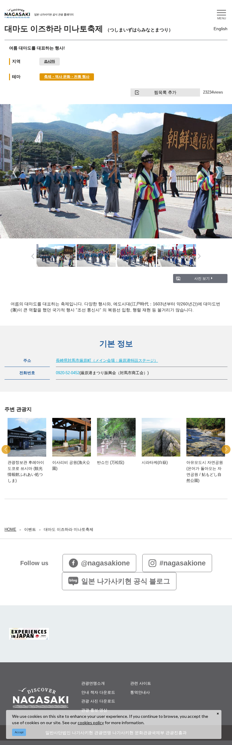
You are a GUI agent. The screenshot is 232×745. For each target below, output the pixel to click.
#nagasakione (183, 563)
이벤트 (30, 529)
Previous (14, 171)
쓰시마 (49, 61)
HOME (10, 529)
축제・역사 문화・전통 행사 (66, 76)
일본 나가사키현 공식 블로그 (125, 581)
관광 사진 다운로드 (98, 701)
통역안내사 (140, 692)
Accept (19, 732)
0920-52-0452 (67, 373)
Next (217, 171)
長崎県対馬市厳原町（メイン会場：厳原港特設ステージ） (107, 360)
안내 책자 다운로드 (98, 692)
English (220, 28)
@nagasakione (105, 563)
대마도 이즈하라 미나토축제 (68, 529)
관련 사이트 (140, 683)
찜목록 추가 (165, 92)
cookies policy (91, 722)
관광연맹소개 (93, 683)
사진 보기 (202, 278)
